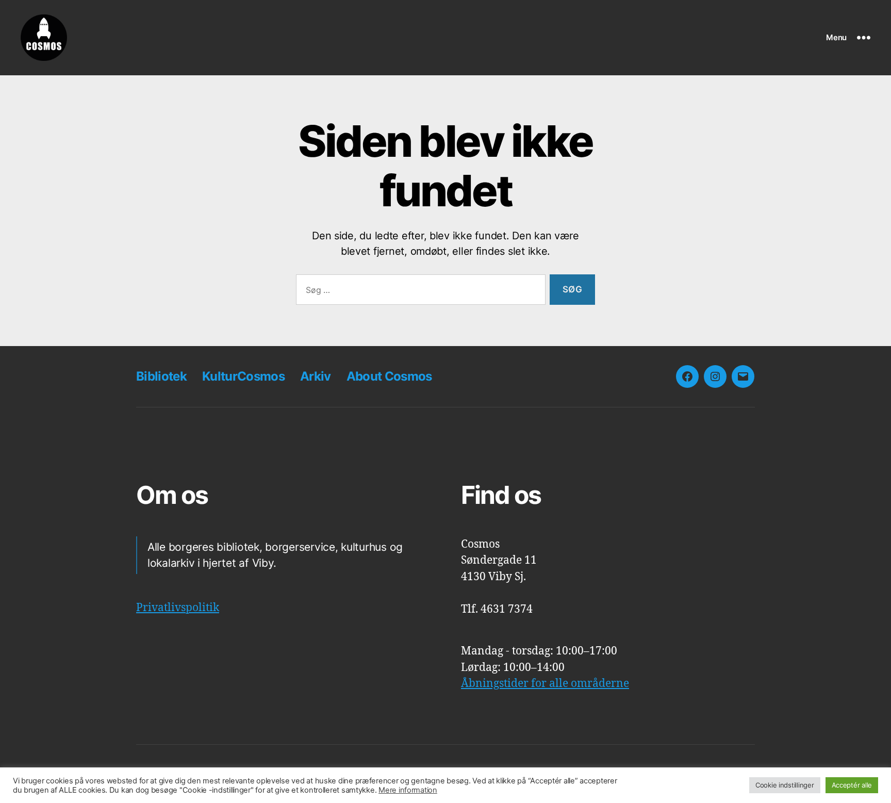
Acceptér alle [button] (852, 785)
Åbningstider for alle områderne (545, 684)
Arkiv (315, 376)
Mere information (407, 790)
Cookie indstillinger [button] (784, 785)
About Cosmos (389, 376)
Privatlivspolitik (177, 608)
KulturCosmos (243, 376)
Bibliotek (161, 376)
